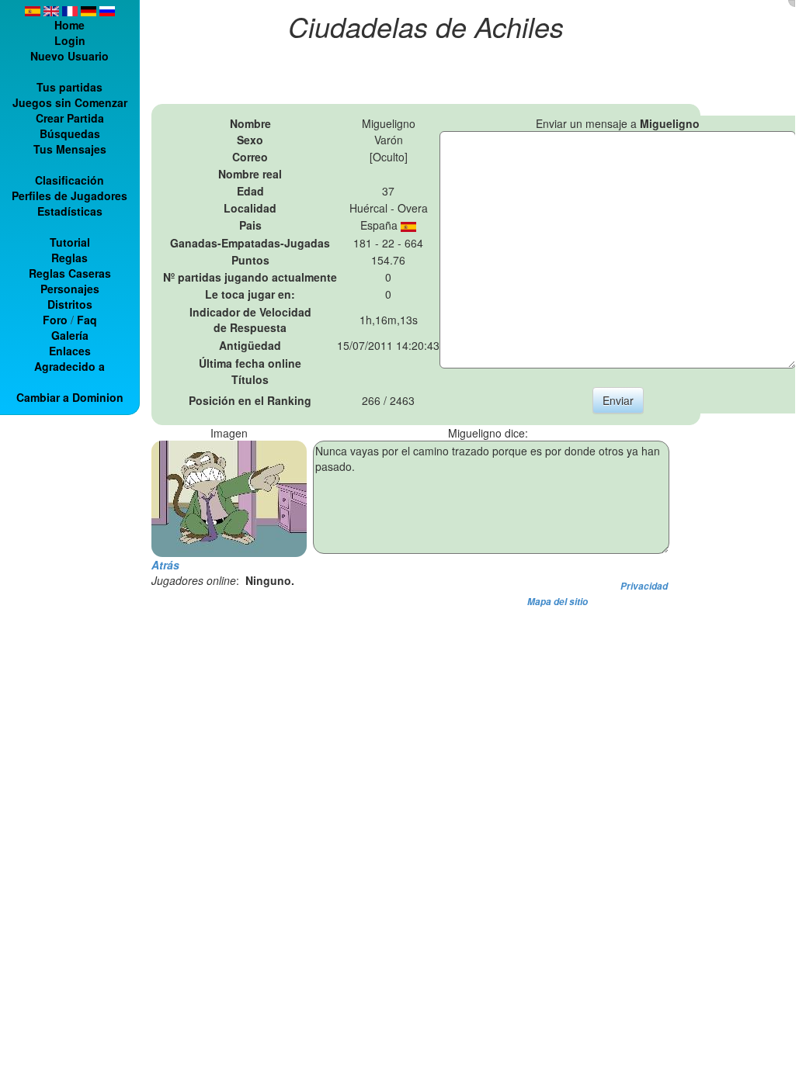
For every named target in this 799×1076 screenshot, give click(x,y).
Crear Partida (70, 118)
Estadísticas (69, 211)
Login (69, 40)
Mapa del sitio (557, 601)
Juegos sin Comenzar (69, 102)
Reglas (69, 257)
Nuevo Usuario (69, 56)
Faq (87, 319)
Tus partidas (69, 87)
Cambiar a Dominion (69, 397)
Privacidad (644, 586)
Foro (55, 319)
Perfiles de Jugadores (69, 195)
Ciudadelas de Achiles (426, 26)
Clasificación (69, 180)
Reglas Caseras (70, 273)
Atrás (165, 565)
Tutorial (70, 242)
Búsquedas (70, 133)
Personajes (69, 288)
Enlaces (70, 350)
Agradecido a (69, 366)
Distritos (69, 304)
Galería (70, 335)
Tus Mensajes (69, 149)
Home (69, 25)
